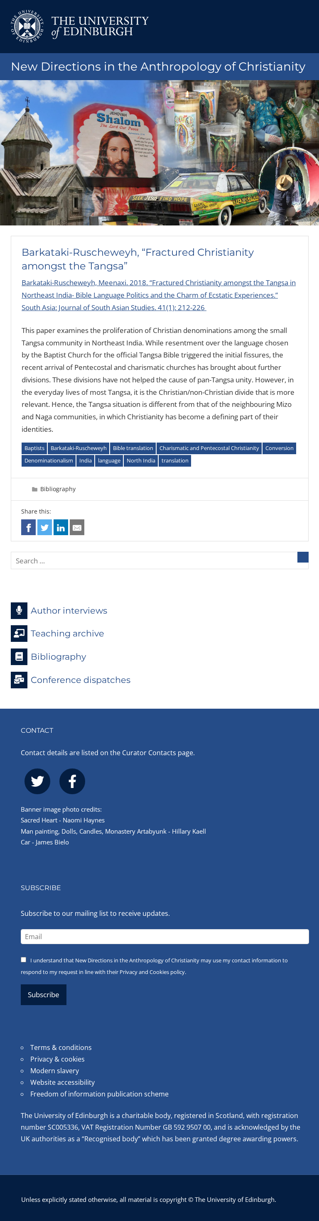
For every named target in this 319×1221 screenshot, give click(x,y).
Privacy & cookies (57, 1059)
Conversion (279, 448)
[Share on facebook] (28, 527)
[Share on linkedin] (61, 527)
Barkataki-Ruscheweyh (79, 448)
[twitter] (37, 781)
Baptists (34, 448)
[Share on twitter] (44, 527)
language (109, 460)
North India (141, 460)
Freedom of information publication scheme (99, 1094)
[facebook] (72, 781)
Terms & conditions (61, 1047)
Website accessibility (62, 1082)
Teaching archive (67, 633)
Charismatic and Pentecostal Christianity (209, 448)
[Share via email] (77, 527)
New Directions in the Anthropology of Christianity (158, 66)
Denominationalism (49, 460)
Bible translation (133, 448)
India (85, 460)
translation (175, 460)
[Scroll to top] (304, 1169)
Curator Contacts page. (158, 752)
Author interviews (69, 610)
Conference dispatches (80, 679)
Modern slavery (54, 1070)
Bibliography (58, 489)
